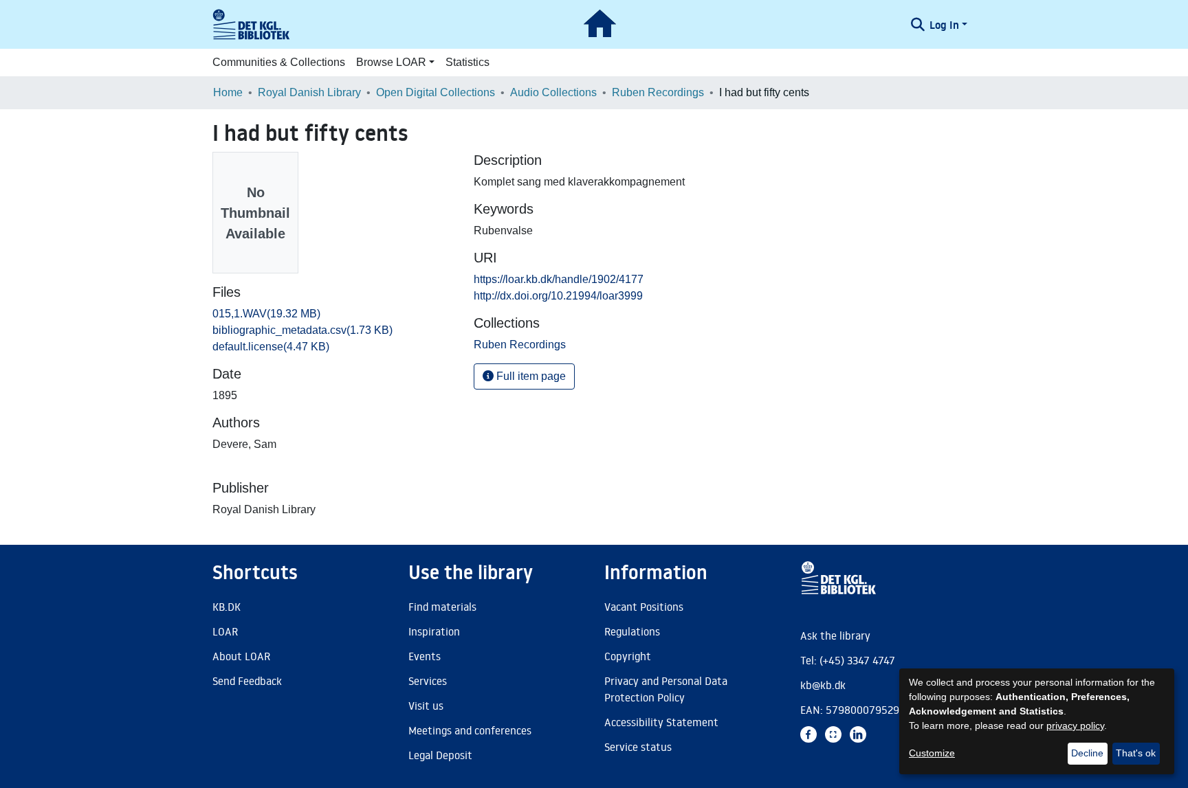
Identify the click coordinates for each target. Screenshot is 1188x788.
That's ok (1136, 752)
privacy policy (1075, 725)
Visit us (425, 705)
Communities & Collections (278, 62)
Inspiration (434, 631)
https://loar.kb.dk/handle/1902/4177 (559, 279)
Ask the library (835, 635)
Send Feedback (247, 681)
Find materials (442, 606)
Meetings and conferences (469, 730)
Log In (944, 24)
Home (228, 92)
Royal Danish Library (309, 92)
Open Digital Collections (435, 92)
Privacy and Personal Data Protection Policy (665, 689)
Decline (1087, 752)
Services (427, 681)
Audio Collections (553, 92)
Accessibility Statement (661, 722)
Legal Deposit (440, 755)
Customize (932, 752)
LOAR (225, 631)
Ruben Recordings (658, 92)
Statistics (468, 62)
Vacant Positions (643, 606)
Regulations (632, 631)
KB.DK (226, 606)
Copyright (627, 656)
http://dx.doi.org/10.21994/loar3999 (558, 296)
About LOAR (241, 656)
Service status (638, 747)
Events (424, 656)
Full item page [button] (530, 376)
